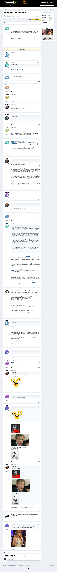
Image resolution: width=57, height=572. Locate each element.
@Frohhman (12, 141)
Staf (10, 7)
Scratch (7, 127)
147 (7, 91)
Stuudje (7, 52)
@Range (12, 362)
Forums (4, 7)
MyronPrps (7, 104)
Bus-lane (7, 84)
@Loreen (34, 282)
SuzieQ (7, 349)
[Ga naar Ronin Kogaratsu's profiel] (7, 515)
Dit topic (50, 5)
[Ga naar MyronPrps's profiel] (7, 107)
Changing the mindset (7, 115)
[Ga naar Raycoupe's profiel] (43, 20)
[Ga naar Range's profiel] (5, 16)
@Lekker (12, 270)
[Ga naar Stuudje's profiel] (7, 55)
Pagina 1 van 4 (15, 22)
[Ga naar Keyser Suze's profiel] (7, 195)
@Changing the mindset (14, 143)
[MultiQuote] (11, 46)
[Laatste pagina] (12, 22)
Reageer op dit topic (36, 19)
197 (7, 101)
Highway (6, 74)
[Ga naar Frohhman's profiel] (7, 97)
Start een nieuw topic (28, 19)
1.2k (7, 220)
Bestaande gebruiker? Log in (44, 2)
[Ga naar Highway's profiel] (7, 77)
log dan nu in (25, 556)
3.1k (7, 519)
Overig (5, 5)
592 (7, 529)
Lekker (7, 213)
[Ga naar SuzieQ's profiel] (7, 352)
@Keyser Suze (27, 256)
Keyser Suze (7, 192)
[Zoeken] (53, 5)
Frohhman (7, 94)
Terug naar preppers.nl (13, 5)
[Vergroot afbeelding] (23, 134)
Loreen (7, 158)
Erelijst (19, 7)
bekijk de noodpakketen (16, 48)
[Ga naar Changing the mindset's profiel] (7, 118)
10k (7, 367)
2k (7, 32)
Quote (13, 71)
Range (8, 15)
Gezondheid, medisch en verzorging (14, 16)
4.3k (7, 377)
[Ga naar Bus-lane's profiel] (7, 87)
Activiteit (8, 5)
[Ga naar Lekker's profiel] (7, 216)
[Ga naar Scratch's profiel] (7, 130)
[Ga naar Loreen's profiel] (7, 161)
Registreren (51, 2)
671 (7, 134)
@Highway (12, 142)
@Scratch (16, 141)
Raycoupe (45, 19)
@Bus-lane (29, 142)
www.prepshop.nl (22, 49)
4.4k (7, 111)
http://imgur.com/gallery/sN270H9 (16, 468)
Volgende (9, 22)
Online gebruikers (15, 7)
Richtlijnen (8, 7)
